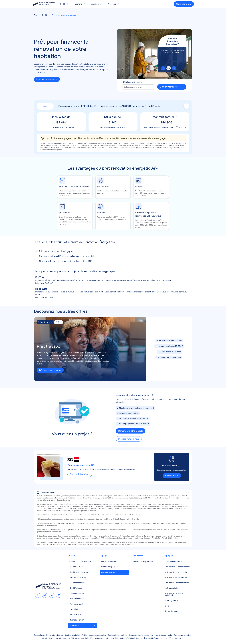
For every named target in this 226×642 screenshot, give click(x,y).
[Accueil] (35, 15)
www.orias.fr (51, 508)
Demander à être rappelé (130, 431)
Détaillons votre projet (132, 82)
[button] (163, 68)
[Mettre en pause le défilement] (168, 68)
